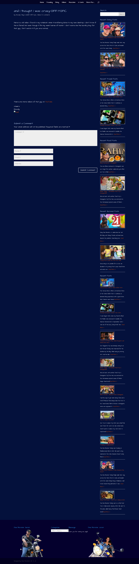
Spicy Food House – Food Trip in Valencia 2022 (112, 500)
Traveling (50, 2)
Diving (57, 2)
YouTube (48, 102)
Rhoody (18, 15)
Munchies (72, 2)
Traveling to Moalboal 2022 (107, 445)
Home (42, 2)
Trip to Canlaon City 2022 (107, 420)
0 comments (46, 15)
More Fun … (90, 2)
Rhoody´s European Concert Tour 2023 (110, 125)
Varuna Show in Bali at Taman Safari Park (111, 97)
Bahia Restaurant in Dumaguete (108, 163)
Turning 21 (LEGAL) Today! (106, 229)
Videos (64, 2)
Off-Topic (33, 15)
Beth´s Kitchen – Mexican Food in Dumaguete (111, 394)
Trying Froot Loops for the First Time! (110, 260)
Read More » (116, 48)
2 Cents (81, 2)
